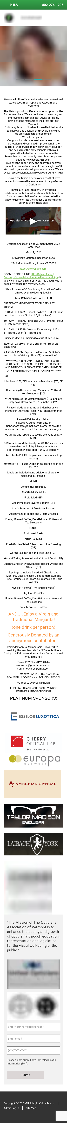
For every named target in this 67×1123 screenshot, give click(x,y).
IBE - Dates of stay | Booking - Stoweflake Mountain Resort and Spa (31, 276)
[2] (29, 82)
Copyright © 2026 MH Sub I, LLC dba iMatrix (29, 1103)
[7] (26, 911)
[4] (47, 82)
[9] (33, 911)
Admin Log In (11, 1108)
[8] (30, 911)
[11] (40, 911)
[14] (51, 911)
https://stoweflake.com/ (34, 268)
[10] (37, 911)
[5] (19, 911)
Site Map (31, 1108)
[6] (22, 911)
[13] (48, 911)
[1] (20, 82)
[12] (44, 911)
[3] (38, 82)
